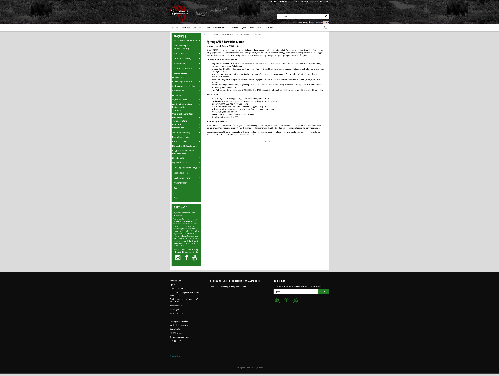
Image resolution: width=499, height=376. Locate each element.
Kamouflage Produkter (182, 81)
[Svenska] (317, 22)
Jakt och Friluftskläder (182, 68)
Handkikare (177, 117)
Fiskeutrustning (180, 53)
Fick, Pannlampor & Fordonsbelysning (181, 47)
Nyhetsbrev (255, 27)
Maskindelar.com (180, 172)
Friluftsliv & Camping (182, 58)
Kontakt (186, 27)
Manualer (269, 27)
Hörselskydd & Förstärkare (184, 146)
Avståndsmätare (179, 120)
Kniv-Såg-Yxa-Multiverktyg (185, 167)
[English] (320, 22)
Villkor (197, 27)
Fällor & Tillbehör (179, 141)
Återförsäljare (239, 27)
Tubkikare (176, 110)
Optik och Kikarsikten (182, 104)
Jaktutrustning (180, 73)
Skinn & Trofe (178, 158)
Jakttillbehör (177, 95)
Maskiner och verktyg (183, 178)
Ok (324, 291)
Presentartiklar (180, 182)
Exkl (312, 22)
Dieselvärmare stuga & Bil (185, 40)
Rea (175, 188)
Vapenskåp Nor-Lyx (181, 162)
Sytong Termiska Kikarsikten (225, 34)
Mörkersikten (178, 127)
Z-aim (176, 198)
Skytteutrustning (179, 99)
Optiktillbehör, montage (182, 113)
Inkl (306, 22)
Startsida (207, 34)
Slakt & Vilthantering (181, 132)
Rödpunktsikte (178, 107)
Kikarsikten (177, 124)
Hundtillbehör (179, 63)
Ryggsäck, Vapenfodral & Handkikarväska (183, 152)
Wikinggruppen (257, 368)
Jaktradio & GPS (179, 77)
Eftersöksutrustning (181, 137)
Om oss (175, 27)
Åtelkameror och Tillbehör (183, 86)
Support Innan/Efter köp (216, 27)
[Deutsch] (322, 22)
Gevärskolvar (178, 90)
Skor (175, 193)
